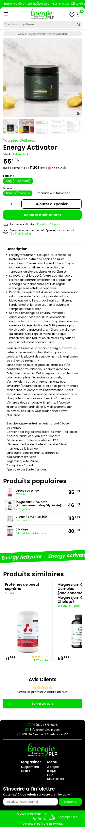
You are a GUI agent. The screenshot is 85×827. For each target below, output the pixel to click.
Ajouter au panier (52, 203)
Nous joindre (55, 779)
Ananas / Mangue (18, 193)
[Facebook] (35, 818)
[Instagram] (40, 818)
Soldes (25, 771)
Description (17, 248)
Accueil (22, 33)
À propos (53, 767)
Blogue (52, 771)
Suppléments (37, 33)
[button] (42, 168)
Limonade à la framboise (53, 193)
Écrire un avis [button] (42, 703)
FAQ (50, 775)
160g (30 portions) (18, 181)
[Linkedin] (45, 818)
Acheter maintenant (42, 214)
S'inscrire (70, 802)
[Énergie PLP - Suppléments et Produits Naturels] (42, 14)
